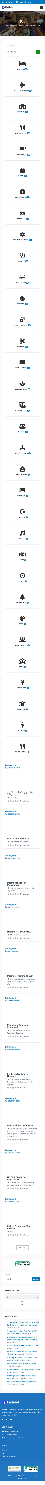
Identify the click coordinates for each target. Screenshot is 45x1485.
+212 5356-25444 (13, 1153)
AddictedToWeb (22, 1478)
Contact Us (5, 1450)
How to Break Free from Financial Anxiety (21, 1364)
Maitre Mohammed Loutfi (20, 976)
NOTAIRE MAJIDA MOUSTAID (16, 1178)
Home (7, 26)
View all (22, 1248)
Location (13, 26)
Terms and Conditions (9, 1456)
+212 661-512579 (13, 907)
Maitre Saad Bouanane (18, 838)
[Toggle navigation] (42, 7)
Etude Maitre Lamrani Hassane (18, 1075)
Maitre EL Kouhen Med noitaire (19, 1227)
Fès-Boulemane (31, 26)
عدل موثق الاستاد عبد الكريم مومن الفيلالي (20, 793)
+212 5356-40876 (13, 858)
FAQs (4, 1453)
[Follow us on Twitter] (7, 1419)
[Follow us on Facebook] (3, 1419)
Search (7, 1275)
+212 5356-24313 (13, 951)
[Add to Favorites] (39, 762)
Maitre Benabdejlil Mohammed (16, 883)
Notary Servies (12, 765)
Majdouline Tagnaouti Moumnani (18, 1026)
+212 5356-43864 (13, 1049)
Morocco (21, 26)
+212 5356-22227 (13, 1201)
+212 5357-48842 (13, 1101)
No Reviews (26, 801)
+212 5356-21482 (13, 814)
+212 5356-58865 (13, 1000)
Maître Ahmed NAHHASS (20, 1125)
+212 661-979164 (13, 768)
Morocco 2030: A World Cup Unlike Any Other (23, 1346)
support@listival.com (12, 1431)
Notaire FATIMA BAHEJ (19, 931)
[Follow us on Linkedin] (11, 1419)
